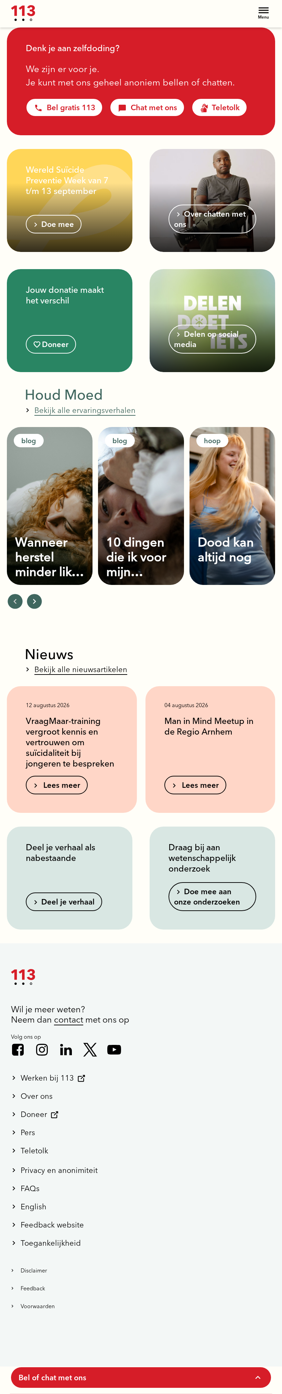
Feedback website (52, 1225)
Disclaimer (34, 1270)
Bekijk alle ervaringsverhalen (84, 410)
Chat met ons (154, 107)
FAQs (30, 1188)
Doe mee (57, 224)
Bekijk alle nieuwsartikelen (80, 669)
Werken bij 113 (47, 1078)
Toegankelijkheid (51, 1243)
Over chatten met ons (210, 219)
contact (68, 1019)
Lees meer (60, 785)
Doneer (55, 344)
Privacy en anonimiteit (59, 1170)
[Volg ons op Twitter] (90, 1050)
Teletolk (226, 107)
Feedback (33, 1288)
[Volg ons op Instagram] (42, 1050)
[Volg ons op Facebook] (18, 1050)
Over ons (37, 1096)
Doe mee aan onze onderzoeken (207, 897)
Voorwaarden (38, 1306)
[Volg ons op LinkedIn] (66, 1050)
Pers (28, 1132)
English (33, 1206)
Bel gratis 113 (71, 107)
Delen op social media (206, 339)
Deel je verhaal (68, 902)
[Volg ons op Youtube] (114, 1050)
